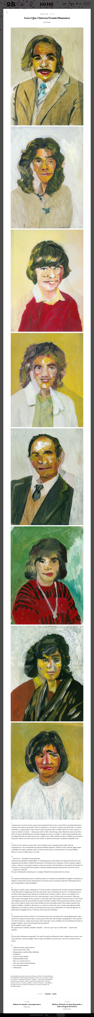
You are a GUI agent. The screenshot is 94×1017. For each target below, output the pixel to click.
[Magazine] (7, 13)
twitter (54, 994)
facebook (48, 994)
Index (65, 3)
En (77, 3)
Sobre (71, 3)
